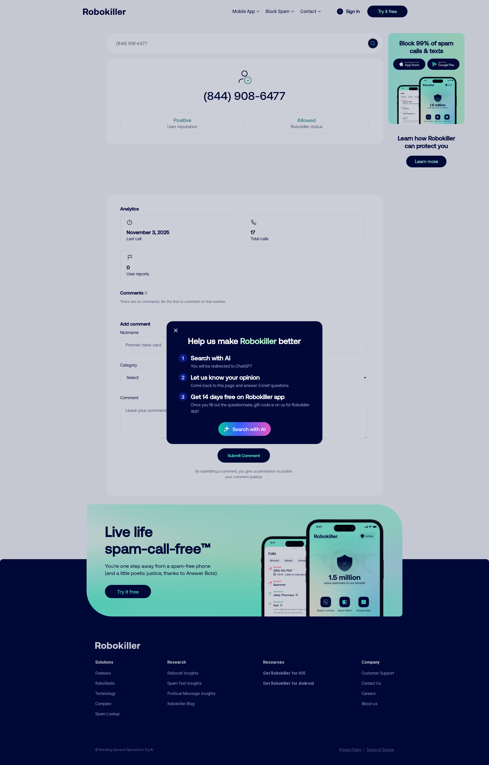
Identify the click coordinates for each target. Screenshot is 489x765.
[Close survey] (176, 330)
